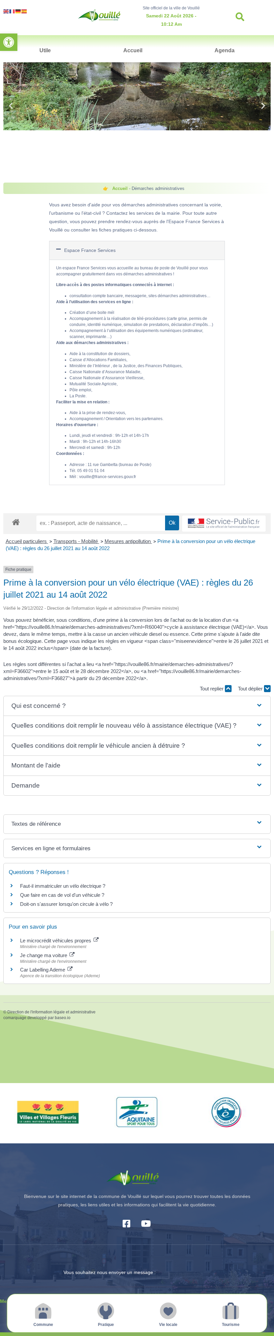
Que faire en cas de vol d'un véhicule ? (62, 895)
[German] (18, 11)
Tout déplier (251, 688)
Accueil (132, 50)
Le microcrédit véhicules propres (56, 940)
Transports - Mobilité (76, 541)
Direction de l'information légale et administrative (51, 1012)
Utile (45, 50)
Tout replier (212, 688)
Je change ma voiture (44, 955)
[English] (6, 11)
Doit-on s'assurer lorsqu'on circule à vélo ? (66, 904)
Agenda (225, 50)
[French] (12, 11)
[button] (8, 42)
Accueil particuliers (27, 541)
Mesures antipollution (128, 541)
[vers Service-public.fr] (224, 524)
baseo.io (63, 1017)
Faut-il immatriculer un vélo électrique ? (62, 886)
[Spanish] (24, 11)
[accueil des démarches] (15, 522)
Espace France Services (90, 250)
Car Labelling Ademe (43, 970)
